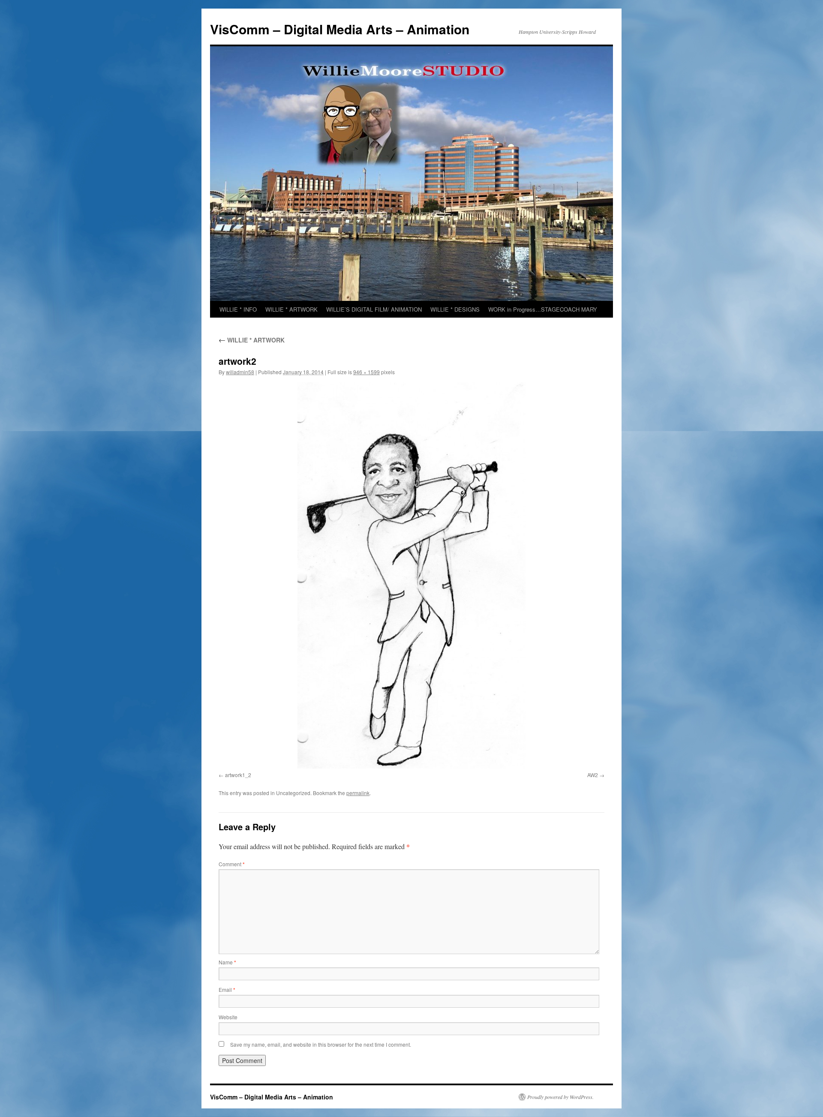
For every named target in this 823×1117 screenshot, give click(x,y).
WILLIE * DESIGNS (455, 309)
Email (227, 989)
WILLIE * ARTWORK (291, 309)
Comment (232, 864)
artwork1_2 (238, 774)
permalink (357, 792)
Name (227, 962)
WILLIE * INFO (238, 309)
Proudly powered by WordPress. (560, 1096)
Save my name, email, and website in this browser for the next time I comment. (320, 1044)
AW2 (592, 774)
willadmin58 (240, 371)
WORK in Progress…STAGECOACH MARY (542, 309)
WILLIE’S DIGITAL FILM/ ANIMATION (374, 309)
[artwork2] (411, 575)
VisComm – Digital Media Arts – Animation (339, 29)
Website (228, 1017)
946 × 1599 (366, 371)
